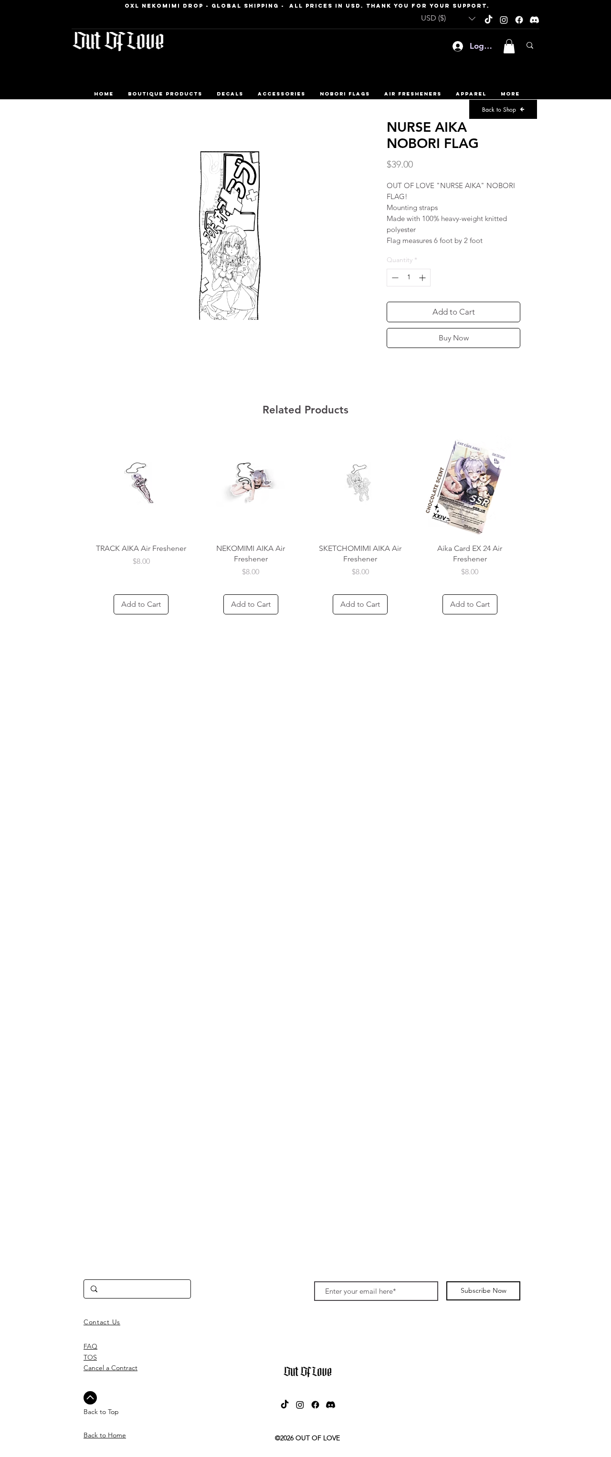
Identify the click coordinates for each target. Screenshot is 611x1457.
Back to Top (101, 1411)
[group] (305, 525)
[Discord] (534, 20)
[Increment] (423, 277)
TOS (90, 1357)
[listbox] (448, 18)
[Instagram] (504, 20)
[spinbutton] (408, 277)
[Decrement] (394, 277)
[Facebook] (519, 20)
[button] (448, 18)
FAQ (90, 1346)
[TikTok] (489, 20)
